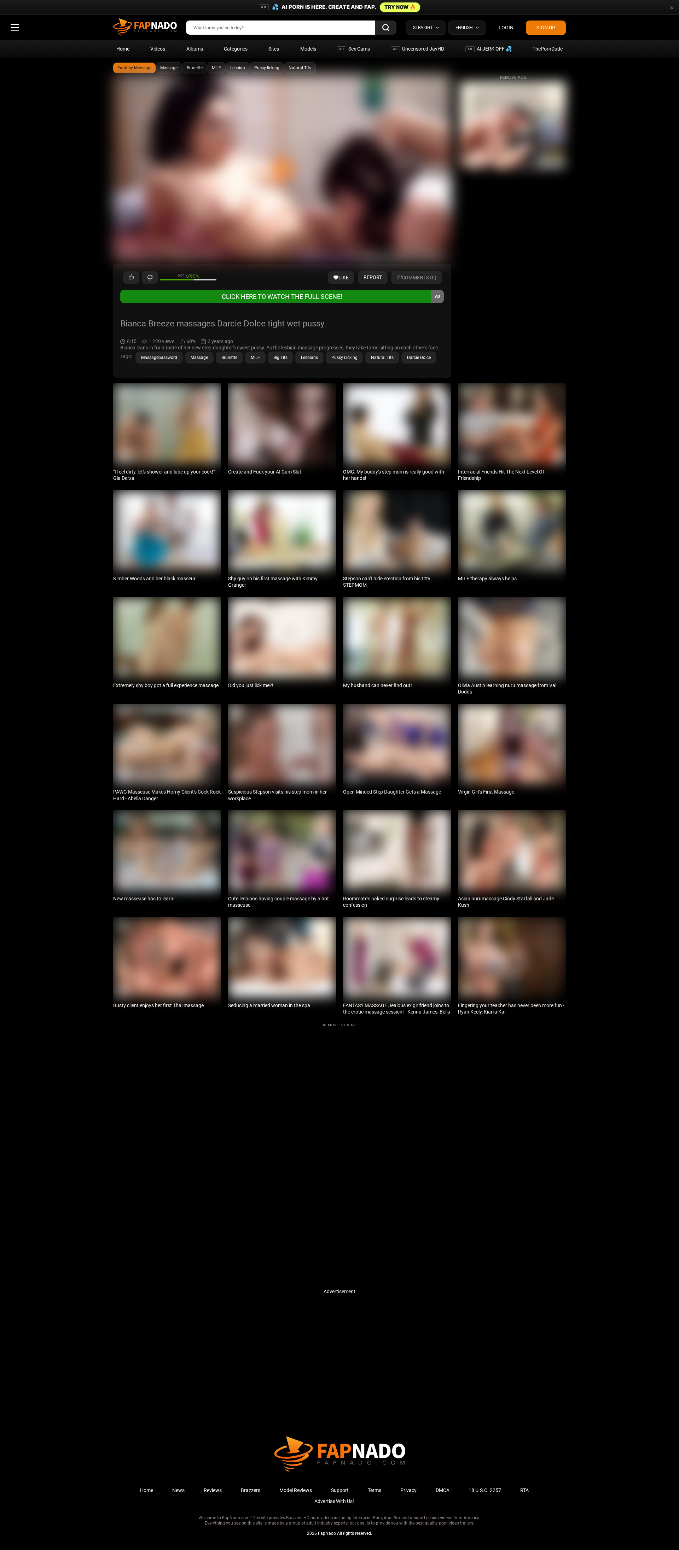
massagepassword (159, 357)
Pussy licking (266, 67)
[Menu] (15, 27)
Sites (273, 49)
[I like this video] (131, 277)
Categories (236, 49)
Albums (194, 49)
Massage (169, 67)
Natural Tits (300, 67)
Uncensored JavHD (418, 49)
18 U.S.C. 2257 (485, 1490)
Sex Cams (354, 49)
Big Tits (280, 357)
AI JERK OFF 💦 (490, 49)
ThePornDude (548, 49)
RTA (524, 1490)
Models (308, 49)
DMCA (442, 1490)
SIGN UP (545, 27)
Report (373, 277)
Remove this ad (339, 1025)
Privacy (408, 1490)
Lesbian (237, 67)
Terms (374, 1490)
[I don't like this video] (150, 277)
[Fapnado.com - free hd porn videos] (145, 27)
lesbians (309, 357)
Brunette (195, 67)
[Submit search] (385, 28)
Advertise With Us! (334, 1501)
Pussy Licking (344, 357)
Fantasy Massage (134, 67)
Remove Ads (513, 77)
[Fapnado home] (339, 1471)
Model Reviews (295, 1490)
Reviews (213, 1490)
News (178, 1490)
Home (122, 49)
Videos (157, 49)
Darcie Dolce (419, 357)
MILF (216, 67)
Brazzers (250, 1490)
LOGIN (506, 27)
